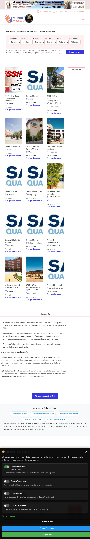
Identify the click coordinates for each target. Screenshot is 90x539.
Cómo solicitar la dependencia (68, 414)
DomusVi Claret (11, 192)
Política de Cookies (8, 516)
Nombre (23, 38)
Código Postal (73, 38)
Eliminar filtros (62, 52)
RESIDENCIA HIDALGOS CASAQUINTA (52, 98)
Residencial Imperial (12, 285)
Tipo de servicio (14, 38)
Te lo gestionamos (12, 110)
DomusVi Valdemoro (12, 147)
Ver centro (9, 107)
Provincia (36, 38)
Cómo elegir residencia (19, 414)
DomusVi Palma (32, 240)
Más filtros (76, 70)
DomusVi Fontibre (32, 96)
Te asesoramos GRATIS (45, 396)
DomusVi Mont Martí (34, 192)
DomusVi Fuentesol (54, 285)
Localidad (48, 38)
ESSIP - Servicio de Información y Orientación (12, 98)
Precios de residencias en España (43, 414)
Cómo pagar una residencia (32, 419)
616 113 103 (61, 12)
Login (81, 11)
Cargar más (45, 314)
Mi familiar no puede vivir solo (56, 419)
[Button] (82, 19)
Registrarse (73, 11)
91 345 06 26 (45, 12)
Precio (59, 38)
